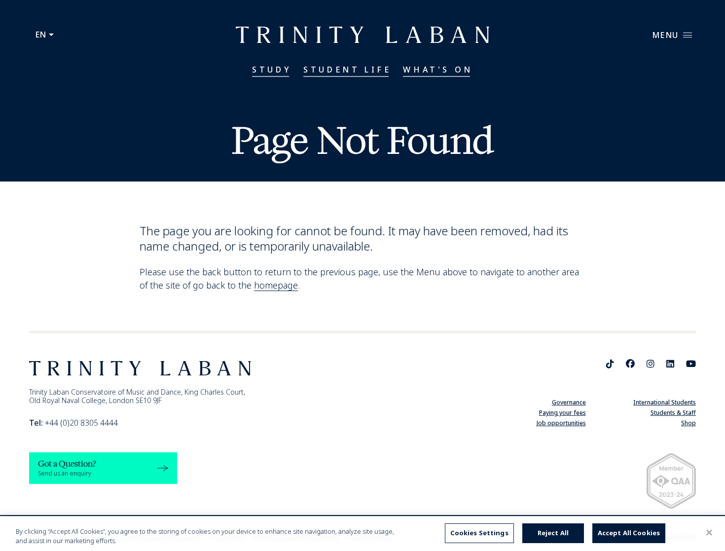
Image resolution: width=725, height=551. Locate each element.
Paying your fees (562, 412)
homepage (276, 285)
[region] (362, 534)
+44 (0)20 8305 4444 (73, 422)
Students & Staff (673, 412)
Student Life (347, 69)
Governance (569, 402)
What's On (437, 69)
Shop (688, 423)
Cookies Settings (479, 532)
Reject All (553, 532)
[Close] (709, 533)
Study (271, 69)
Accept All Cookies (629, 532)
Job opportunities (561, 423)
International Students (664, 402)
